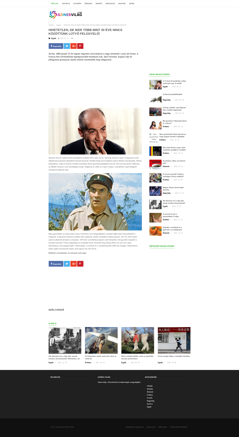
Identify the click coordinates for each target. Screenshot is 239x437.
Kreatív (99, 3)
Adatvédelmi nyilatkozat (135, 427)
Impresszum (151, 427)
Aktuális (66, 3)
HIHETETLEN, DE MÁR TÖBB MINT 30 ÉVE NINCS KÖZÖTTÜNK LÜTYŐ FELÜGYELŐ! (95, 25)
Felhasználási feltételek (178, 427)
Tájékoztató (162, 427)
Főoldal (55, 3)
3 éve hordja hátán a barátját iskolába (174, 356)
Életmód (77, 3)
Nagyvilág (110, 3)
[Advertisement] (95, 87)
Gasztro (122, 3)
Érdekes (88, 3)
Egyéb (131, 3)
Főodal (51, 25)
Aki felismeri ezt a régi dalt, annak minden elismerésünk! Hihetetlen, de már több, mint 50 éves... (64, 358)
